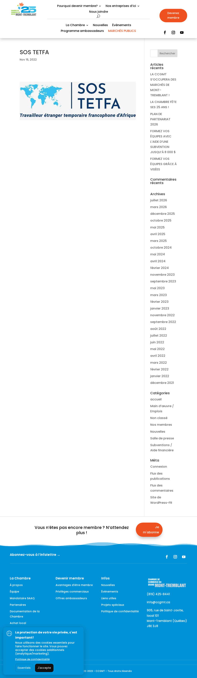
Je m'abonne (151, 529)
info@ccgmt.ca (158, 602)
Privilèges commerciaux (72, 591)
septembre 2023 (163, 281)
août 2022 (158, 329)
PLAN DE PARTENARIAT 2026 (160, 119)
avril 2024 (157, 261)
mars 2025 (158, 241)
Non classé (158, 418)
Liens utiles (108, 598)
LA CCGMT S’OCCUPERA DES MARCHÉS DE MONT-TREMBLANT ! (163, 84)
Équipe (14, 591)
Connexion (158, 466)
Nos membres (161, 424)
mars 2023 (158, 295)
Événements (121, 25)
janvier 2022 (159, 376)
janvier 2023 (159, 308)
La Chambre (75, 25)
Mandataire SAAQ (22, 598)
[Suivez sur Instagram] (173, 32)
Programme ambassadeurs (82, 31)
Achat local (18, 623)
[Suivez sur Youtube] (181, 32)
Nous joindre (98, 12)
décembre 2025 (162, 214)
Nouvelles (100, 25)
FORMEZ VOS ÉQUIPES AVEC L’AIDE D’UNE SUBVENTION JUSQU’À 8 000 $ (163, 141)
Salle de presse (162, 438)
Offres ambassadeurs (71, 598)
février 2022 (159, 369)
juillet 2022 (158, 335)
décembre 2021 (162, 383)
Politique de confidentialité (120, 611)
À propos (16, 585)
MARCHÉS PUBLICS (122, 31)
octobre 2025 (160, 220)
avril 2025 (157, 234)
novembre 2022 (162, 315)
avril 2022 (157, 356)
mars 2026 (158, 207)
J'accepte (44, 668)
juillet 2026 (158, 200)
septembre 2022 (163, 322)
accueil (156, 399)
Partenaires (18, 605)
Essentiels (24, 668)
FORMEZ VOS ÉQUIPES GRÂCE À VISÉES (163, 164)
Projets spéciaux (112, 605)
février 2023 (159, 302)
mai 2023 (157, 288)
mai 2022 (157, 349)
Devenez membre (173, 15)
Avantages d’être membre (74, 585)
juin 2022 (157, 342)
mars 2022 (158, 362)
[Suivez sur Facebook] (164, 32)
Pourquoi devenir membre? (77, 6)
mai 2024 (157, 254)
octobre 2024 (161, 247)
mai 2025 (157, 227)
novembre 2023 (162, 274)
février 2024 (159, 268)
